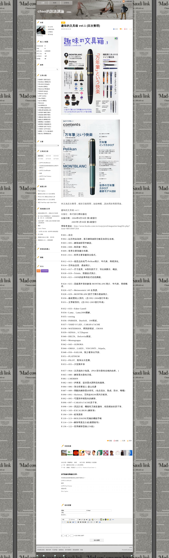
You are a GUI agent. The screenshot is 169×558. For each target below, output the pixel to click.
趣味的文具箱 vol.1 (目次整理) (46, 199)
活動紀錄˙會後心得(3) (44, 117)
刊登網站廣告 (41, 550)
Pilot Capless (64, 491)
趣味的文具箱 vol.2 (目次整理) (75, 465)
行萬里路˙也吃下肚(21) (44, 126)
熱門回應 (48, 158)
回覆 (110, 441)
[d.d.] (99, 453)
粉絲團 (40, 556)
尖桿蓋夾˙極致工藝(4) (44, 112)
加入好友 (50, 27)
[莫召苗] (64, 453)
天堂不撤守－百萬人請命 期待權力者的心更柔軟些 (49, 222)
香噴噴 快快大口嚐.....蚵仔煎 (46, 237)
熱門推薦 (56, 158)
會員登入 (63, 515)
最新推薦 (56, 156)
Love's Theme (42, 228)
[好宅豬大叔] (88, 453)
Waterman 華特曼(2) (44, 89)
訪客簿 (66, 3)
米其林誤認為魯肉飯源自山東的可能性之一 (73, 478)
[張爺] (129, 453)
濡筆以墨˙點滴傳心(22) (44, 110)
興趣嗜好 (70, 462)
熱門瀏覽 (40, 158)
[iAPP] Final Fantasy (66, 486)
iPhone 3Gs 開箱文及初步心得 (46, 196)
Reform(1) (41, 103)
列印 (130, 441)
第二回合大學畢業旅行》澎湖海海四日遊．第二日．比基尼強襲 (48, 217)
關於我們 (48, 550)
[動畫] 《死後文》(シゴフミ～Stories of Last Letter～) (81, 467)
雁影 (39, 225)
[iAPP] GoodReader (66, 480)
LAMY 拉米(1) (42, 96)
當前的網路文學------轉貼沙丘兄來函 (48, 213)
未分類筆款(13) (42, 105)
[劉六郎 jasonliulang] (111, 453)
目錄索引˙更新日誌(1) (44, 79)
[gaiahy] (82, 453)
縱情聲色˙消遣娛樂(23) (44, 124)
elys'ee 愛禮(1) (42, 100)
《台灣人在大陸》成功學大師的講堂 (48, 231)
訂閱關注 (50, 32)
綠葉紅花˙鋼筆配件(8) (44, 119)
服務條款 (61, 550)
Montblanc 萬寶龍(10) (44, 82)
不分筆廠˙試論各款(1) (44, 107)
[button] (66, 519)
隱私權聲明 (76, 550)
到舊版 (69, 12)
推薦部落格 (51, 29)
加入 (123, 556)
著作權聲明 (68, 550)
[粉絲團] (37, 556)
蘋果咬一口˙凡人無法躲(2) (45, 131)
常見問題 (54, 550)
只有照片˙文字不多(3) (44, 129)
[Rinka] (123, 453)
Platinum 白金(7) (43, 93)
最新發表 (40, 156)
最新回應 (48, 156)
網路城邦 (127, 556)
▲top (130, 547)
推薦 (117, 441)
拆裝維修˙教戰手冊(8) (44, 115)
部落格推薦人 (45, 249)
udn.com (130, 549)
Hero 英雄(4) (41, 98)
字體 (63, 519)
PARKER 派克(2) (43, 91)
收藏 (75, 462)
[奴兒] (70, 453)
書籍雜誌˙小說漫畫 (91, 462)
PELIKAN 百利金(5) (43, 84)
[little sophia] (117, 453)
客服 (81, 550)
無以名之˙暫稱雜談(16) (44, 133)
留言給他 (50, 34)
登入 (119, 556)
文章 (42, 3)
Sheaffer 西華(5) (43, 86)
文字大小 (73, 519)
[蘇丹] (94, 453)
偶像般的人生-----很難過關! (45, 240)
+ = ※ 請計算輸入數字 (74, 535)
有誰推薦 (68, 446)
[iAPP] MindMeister (44, 162)
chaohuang (40, 35)
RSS (38, 271)
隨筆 (62, 483)
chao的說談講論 (51, 11)
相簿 (54, 3)
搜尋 (57, 69)
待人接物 (40, 234)
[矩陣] (105, 453)
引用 (123, 441)
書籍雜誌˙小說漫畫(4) (44, 122)
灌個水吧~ (64, 488)
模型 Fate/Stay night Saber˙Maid (47, 202)
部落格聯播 (44, 271)
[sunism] (76, 453)
